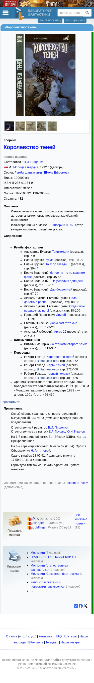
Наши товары (70, 642)
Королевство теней (30, 147)
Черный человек (58, 373)
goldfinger (39, 527)
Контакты (70, 636)
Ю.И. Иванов (76, 431)
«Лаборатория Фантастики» (56, 668)
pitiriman (73, 483)
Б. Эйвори (55, 225)
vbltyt (84, 483)
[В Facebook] (81, 606)
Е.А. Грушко (57, 431)
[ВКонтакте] (76, 606)
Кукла (50, 260)
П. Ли (69, 225)
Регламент (46, 636)
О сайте (11, 636)
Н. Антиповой (40, 450)
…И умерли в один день (67, 281)
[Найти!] (87, 13)
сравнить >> (11, 402)
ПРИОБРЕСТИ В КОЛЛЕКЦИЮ (52, 557)
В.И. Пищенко (33, 162)
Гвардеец (39, 523)
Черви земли (56, 365)
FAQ (59, 636)
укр (33, 636)
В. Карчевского (47, 361)
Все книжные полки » (81, 519)
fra (27, 636)
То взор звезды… (58, 264)
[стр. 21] (42, 130)
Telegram (52, 642)
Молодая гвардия (25, 167)
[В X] (85, 606)
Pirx (35, 518)
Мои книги (38, 553)
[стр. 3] (31, 130)
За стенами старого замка (68, 344)
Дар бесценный (61, 289)
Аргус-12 (60, 331)
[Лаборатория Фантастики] (20, 14)
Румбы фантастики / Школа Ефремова (42, 172)
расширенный (75, 20)
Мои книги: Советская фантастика (55, 574)
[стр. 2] (20, 130)
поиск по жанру (50, 20)
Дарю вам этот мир (63, 323)
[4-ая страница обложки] (9, 130)
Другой (61, 315)
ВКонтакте (35, 642)
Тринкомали (60, 251)
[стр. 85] (52, 130)
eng (21, 636)
